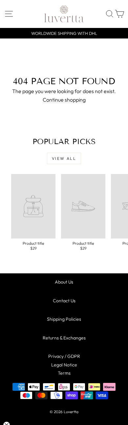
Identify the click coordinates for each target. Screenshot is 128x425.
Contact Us (64, 301)
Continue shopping (64, 99)
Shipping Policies (64, 319)
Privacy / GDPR (64, 356)
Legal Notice (64, 365)
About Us (64, 282)
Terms (64, 373)
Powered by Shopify (64, 420)
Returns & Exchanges (64, 338)
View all (64, 158)
